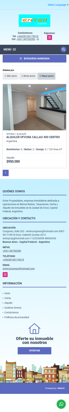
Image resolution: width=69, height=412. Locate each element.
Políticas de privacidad (16, 317)
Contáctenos (11, 312)
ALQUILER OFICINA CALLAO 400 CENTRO (33, 137)
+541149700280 (26, 39)
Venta (7, 298)
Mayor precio (47, 76)
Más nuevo (12, 76)
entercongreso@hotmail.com (19, 268)
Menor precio (29, 76)
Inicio (7, 293)
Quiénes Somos (12, 307)
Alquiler (8, 302)
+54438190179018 (27, 36)
